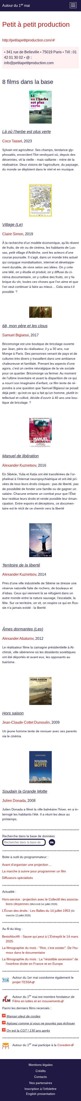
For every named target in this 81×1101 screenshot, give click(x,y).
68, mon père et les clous (24, 326)
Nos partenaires (40, 1083)
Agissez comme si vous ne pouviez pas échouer (41, 1023)
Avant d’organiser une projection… (26, 864)
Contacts (40, 1077)
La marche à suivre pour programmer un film (34, 871)
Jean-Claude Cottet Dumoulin (26, 722)
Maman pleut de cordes (23, 1016)
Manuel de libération (20, 456)
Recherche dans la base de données (28, 836)
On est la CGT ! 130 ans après (28, 1030)
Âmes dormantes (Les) (22, 629)
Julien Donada (14, 801)
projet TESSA (22, 982)
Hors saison (13, 713)
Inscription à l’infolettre (40, 1089)
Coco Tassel (12, 141)
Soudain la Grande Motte (24, 791)
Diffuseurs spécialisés (17, 878)
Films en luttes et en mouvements (36, 1001)
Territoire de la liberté (21, 565)
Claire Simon (12, 234)
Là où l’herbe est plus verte (26, 131)
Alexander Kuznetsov (19, 465)
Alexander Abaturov (18, 638)
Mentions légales (41, 1065)
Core (64, 1045)
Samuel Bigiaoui (15, 335)
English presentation (40, 1094)
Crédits (41, 1071)
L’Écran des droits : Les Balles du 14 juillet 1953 (36, 910)
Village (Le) (12, 224)
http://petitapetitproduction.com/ (27, 40)
